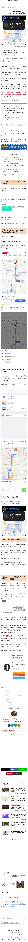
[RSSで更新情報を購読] (18, 725)
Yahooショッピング (18, 677)
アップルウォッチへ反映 (11, 169)
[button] (18, 773)
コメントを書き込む (14, 897)
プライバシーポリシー (14, 937)
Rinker (18, 668)
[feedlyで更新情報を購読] (15, 725)
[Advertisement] (14, 749)
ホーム (7, 935)
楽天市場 (16, 675)
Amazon (16, 672)
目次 (12, 154)
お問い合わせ (21, 935)
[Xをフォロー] (12, 725)
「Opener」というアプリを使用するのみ (14, 157)
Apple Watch (5, 730)
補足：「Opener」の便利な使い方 (12, 171)
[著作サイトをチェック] (9, 725)
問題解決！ (12, 730)
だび (14, 718)
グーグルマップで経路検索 (12, 163)
